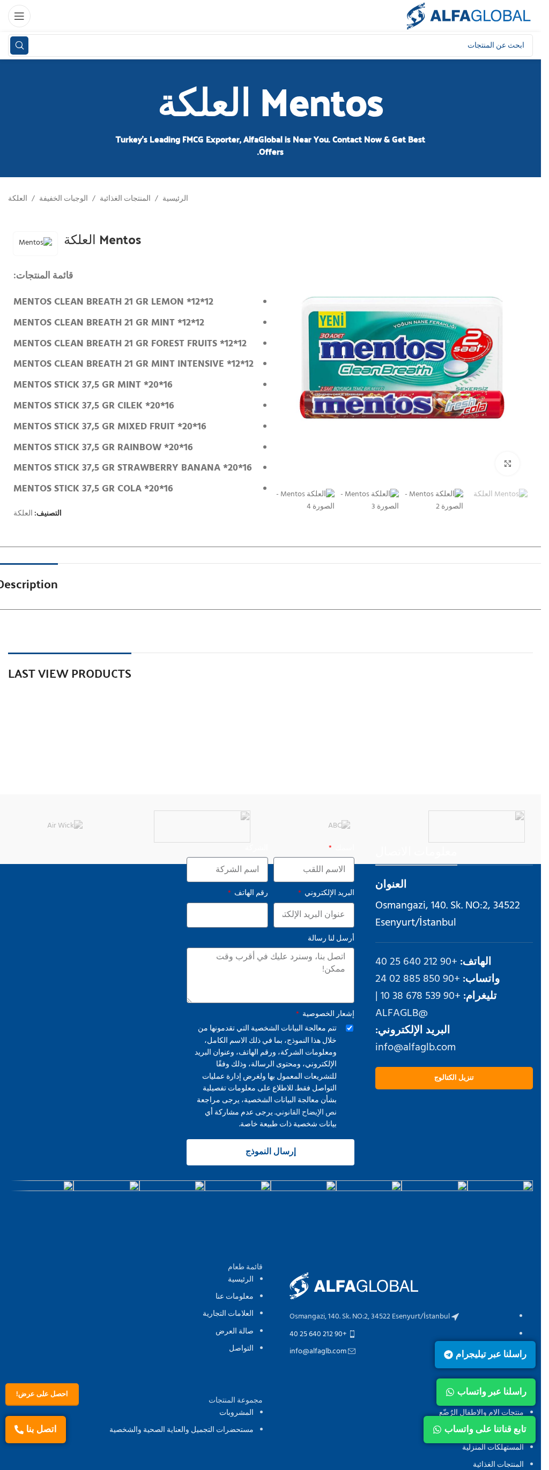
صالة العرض (235, 1331)
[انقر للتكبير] (507, 464)
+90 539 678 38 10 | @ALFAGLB (418, 1005)
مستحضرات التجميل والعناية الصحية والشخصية (181, 1430)
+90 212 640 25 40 (416, 962)
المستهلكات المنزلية (493, 1448)
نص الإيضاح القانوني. (305, 1113)
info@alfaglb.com (415, 1047)
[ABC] (339, 826)
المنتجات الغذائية (125, 199)
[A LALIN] (476, 826)
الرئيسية (175, 199)
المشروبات (236, 1413)
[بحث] (19, 45)
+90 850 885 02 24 (417, 979)
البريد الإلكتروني (328, 893)
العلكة (17, 199)
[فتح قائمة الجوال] (19, 16)
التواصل (241, 1349)
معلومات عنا (235, 1297)
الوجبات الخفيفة (63, 199)
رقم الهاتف (250, 893)
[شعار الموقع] (468, 16)
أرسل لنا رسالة (331, 939)
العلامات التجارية (228, 1314)
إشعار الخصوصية (327, 1014)
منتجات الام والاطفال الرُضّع (481, 1413)
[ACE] (202, 826)
